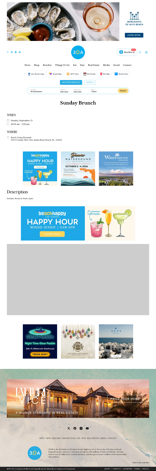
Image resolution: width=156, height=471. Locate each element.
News (27, 65)
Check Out (77, 89)
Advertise (127, 469)
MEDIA (103, 438)
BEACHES (56, 438)
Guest (93, 89)
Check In (63, 89)
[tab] (71, 82)
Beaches (47, 65)
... (67, 92)
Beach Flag (57, 74)
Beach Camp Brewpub (21, 137)
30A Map (106, 74)
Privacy (145, 469)
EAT (78, 438)
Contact (127, 65)
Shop (36, 65)
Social (116, 65)
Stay (82, 65)
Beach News (123, 74)
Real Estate (94, 65)
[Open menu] (146, 52)
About (107, 469)
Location (33, 89)
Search (123, 91)
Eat (75, 65)
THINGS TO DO (69, 438)
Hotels (90, 82)
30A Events (91, 74)
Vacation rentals (71, 82)
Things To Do (62, 65)
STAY (83, 438)
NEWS (48, 438)
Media (106, 65)
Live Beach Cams (37, 74)
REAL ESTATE (93, 438)
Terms (137, 469)
